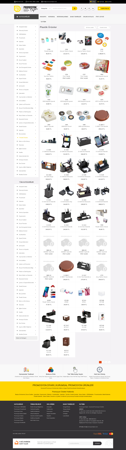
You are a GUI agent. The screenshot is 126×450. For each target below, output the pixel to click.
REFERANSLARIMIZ (62, 16)
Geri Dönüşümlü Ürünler (25, 227)
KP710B (102, 301)
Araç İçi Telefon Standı (66, 50)
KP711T (66, 351)
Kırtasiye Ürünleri (23, 319)
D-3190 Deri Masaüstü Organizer (66, 150)
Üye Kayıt (101, 1)
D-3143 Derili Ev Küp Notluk (66, 200)
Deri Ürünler (22, 323)
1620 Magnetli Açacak (84, 100)
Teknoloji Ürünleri (23, 190)
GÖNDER (97, 443)
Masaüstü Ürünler (23, 279)
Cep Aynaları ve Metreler (25, 256)
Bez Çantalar (22, 293)
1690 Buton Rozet (66, 125)
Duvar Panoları (23, 223)
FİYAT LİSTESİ (100, 16)
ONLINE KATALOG (88, 16)
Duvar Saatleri (22, 219)
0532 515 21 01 (19, 1)
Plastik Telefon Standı (102, 226)
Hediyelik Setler (23, 186)
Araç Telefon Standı (101, 276)
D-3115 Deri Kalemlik (66, 226)
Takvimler (21, 304)
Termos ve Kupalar (24, 249)
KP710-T (66, 326)
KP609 (66, 301)
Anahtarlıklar (22, 234)
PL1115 (48, 351)
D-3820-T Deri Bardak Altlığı (102, 125)
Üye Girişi (109, 1)
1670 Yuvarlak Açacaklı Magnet (101, 100)
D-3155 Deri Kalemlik (102, 150)
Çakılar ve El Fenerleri (24, 264)
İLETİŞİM (43, 21)
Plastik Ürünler (23, 297)
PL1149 (84, 326)
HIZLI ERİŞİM (50, 404)
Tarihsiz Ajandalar (23, 212)
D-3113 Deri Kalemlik (84, 226)
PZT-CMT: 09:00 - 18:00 (33, 1)
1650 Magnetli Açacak (101, 75)
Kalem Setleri (22, 205)
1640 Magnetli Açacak (49, 100)
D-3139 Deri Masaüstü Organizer (101, 175)
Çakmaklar (22, 253)
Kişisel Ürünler (22, 238)
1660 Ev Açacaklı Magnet (48, 125)
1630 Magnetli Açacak (66, 100)
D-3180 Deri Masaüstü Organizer (49, 150)
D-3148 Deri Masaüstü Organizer (66, 175)
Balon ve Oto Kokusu (24, 301)
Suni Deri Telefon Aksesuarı (48, 75)
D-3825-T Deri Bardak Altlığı (66, 276)
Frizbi (101, 50)
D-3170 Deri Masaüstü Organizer (49, 226)
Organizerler (22, 216)
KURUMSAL (51, 16)
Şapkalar (21, 290)
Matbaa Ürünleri (23, 231)
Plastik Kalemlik (48, 50)
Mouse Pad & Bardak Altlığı (26, 268)
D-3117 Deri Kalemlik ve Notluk (84, 276)
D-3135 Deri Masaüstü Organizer (84, 175)
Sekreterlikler (22, 330)
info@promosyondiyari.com (50, 1)
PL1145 (48, 326)
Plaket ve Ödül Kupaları (25, 271)
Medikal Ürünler (23, 334)
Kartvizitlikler (22, 260)
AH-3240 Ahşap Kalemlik (48, 175)
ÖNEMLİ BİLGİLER (35, 404)
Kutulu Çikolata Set (24, 316)
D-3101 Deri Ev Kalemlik (48, 200)
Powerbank (22, 197)
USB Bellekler (22, 194)
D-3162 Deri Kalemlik (84, 150)
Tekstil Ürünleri (23, 286)
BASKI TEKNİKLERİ (75, 16)
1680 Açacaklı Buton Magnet (84, 125)
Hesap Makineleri (23, 242)
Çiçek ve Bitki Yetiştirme (25, 327)
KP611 (84, 301)
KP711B (102, 326)
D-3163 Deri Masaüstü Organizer (84, 200)
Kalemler (21, 201)
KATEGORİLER (18, 404)
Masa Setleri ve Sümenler (25, 275)
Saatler (21, 312)
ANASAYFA (43, 16)
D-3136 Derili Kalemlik (102, 200)
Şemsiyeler (22, 245)
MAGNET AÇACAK (49, 251)
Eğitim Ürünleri (22, 308)
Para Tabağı (66, 75)
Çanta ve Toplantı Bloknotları (26, 282)
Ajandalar (21, 208)
